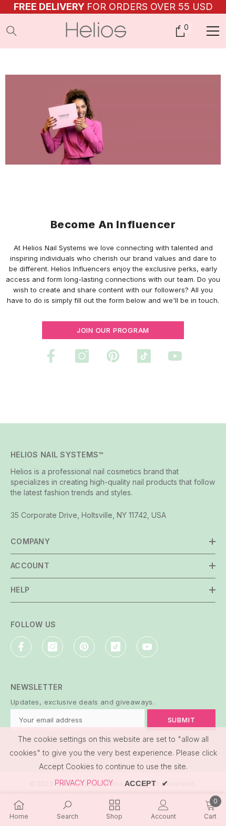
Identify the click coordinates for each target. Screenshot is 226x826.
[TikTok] (144, 356)
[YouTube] (175, 356)
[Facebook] (51, 356)
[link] (113, 120)
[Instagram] (82, 356)
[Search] (11, 31)
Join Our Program (113, 330)
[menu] (213, 31)
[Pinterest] (113, 356)
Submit (182, 720)
